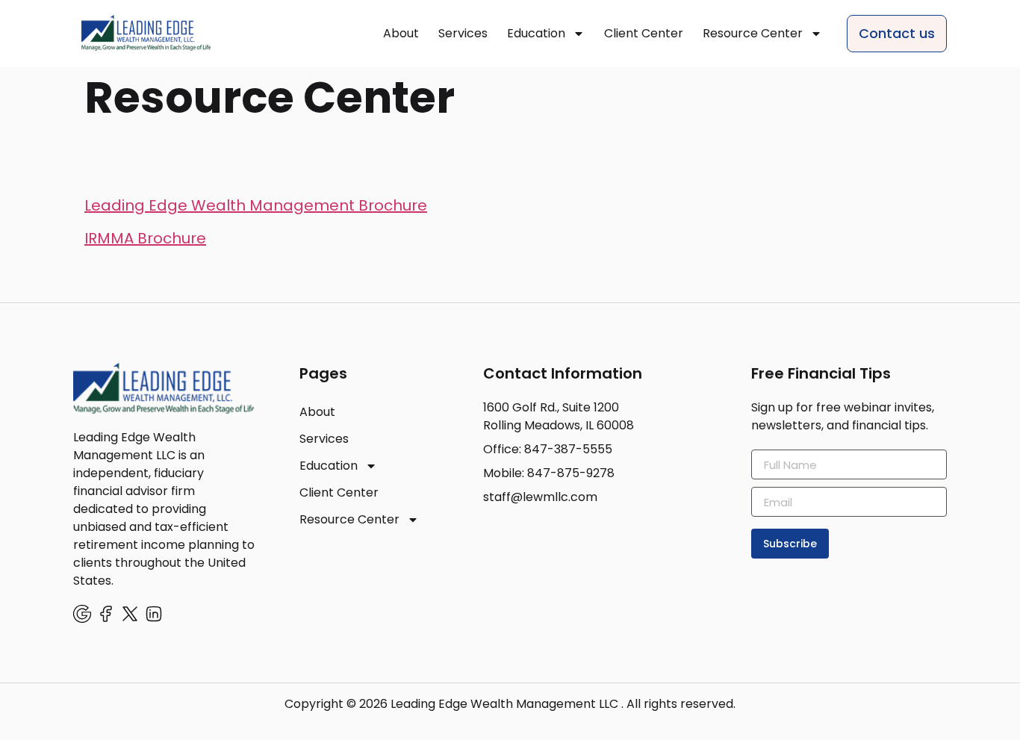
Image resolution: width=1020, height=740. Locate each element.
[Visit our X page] (130, 614)
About (401, 33)
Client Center (643, 33)
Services (463, 33)
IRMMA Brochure (145, 238)
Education (536, 33)
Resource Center (753, 33)
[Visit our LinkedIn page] (154, 614)
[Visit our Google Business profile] (82, 614)
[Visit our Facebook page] (106, 614)
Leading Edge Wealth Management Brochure (255, 205)
